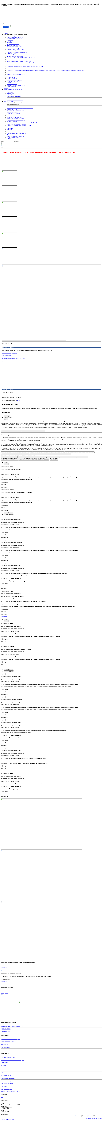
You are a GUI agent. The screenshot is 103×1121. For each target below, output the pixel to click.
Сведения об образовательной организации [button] (15, 34)
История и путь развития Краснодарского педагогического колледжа (22, 431)
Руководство (10, 42)
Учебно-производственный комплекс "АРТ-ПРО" (19, 125)
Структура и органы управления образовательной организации (15, 38)
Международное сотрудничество (15, 56)
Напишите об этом (6, 26)
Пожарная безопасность (7, 1083)
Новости (6, 88)
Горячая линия (4, 1049)
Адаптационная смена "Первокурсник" (17, 133)
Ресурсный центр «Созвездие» (14, 117)
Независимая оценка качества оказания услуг (12, 1060)
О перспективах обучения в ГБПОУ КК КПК (13, 82)
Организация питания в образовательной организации (21, 57)
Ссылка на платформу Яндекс (9, 353)
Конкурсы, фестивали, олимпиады (15, 136)
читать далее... (4, 967)
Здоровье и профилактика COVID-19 (10, 1091)
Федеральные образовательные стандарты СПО (19, 61)
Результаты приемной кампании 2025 (16, 74)
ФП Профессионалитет (13, 121)
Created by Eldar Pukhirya (8, 1119)
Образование (10, 41)
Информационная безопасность (9, 1072)
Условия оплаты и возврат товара (93, 1118)
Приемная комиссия (12, 84)
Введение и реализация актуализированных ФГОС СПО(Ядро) (23, 122)
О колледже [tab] (7, 416)
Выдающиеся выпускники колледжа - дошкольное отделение (16, 452)
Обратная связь (4, 1062)
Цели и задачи (10, 90)
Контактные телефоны (7, 389)
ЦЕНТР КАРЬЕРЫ (5, 1029)
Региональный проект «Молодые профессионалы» (20, 108)
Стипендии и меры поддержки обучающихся (13, 54)
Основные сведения (12, 36)
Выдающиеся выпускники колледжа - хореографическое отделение (17, 455)
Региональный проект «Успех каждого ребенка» (13, 112)
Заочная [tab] (6, 464)
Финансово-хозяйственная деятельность (17, 50)
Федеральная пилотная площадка (15, 118)
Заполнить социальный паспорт (15, 100)
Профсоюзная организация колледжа (10, 1039)
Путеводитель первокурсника (8, 1041)
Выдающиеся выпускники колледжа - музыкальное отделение (48, 452)
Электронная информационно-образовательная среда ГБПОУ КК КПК (25, 66)
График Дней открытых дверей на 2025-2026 (13, 358)
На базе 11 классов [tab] (8, 514)
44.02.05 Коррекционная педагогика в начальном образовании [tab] (9, 459)
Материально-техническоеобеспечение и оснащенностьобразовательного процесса (14, 47)
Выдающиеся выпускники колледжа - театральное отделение (56, 453)
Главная (6, 33)
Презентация (4, 616)
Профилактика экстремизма (14, 96)
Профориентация (5, 1047)
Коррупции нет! (5, 1044)
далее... (10, 355)
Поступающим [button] (8, 75)
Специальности (11, 77)
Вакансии (3, 1065)
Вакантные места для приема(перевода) (17, 52)
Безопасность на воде (6, 1080)
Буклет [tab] (5, 419)
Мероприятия (10, 134)
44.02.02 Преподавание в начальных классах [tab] (28, 457)
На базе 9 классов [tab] (8, 512)
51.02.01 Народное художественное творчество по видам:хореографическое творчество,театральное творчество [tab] (34, 459)
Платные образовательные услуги (15, 49)
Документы (10, 40)
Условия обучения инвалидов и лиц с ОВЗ (11, 1026)
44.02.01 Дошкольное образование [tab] (9, 457)
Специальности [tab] (7, 417)
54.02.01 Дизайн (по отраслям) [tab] (54, 459)
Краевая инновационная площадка (16, 120)
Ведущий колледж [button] (8, 101)
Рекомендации (10, 93)
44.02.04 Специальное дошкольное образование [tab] (77, 457)
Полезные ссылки (5, 1031)
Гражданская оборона (6, 1089)
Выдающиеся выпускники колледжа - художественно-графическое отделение (20, 453)
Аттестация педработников (8, 1057)
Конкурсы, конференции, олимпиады (16, 124)
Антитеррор (4, 1086)
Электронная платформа (8, 347)
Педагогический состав (13, 44)
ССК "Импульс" (11, 138)
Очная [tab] (5, 462)
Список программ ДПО (13, 78)
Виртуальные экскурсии (13, 137)
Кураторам (9, 129)
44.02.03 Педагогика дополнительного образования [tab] (52, 457)
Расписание (5, 355)
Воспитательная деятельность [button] (11, 126)
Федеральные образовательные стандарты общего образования (23, 62)
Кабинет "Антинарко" (12, 94)
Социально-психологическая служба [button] (13, 89)
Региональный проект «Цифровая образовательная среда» (16, 110)
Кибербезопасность (6, 1075)
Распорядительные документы (14, 80)
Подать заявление (11, 86)
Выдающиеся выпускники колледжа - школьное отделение (79, 452)
